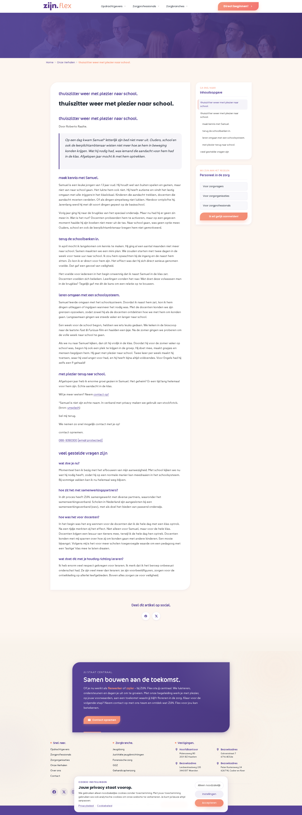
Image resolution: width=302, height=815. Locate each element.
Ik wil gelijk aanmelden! (223, 216)
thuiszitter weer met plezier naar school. (219, 104)
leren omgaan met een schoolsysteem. (223, 138)
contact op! (101, 394)
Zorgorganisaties (60, 760)
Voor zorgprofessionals (217, 205)
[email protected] (90, 440)
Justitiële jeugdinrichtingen (128, 754)
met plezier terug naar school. (218, 145)
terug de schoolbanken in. (216, 131)
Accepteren (209, 803)
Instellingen (209, 794)
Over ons (55, 770)
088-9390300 (68, 440)
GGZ (115, 765)
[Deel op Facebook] (146, 616)
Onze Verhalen (66, 62)
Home (49, 62)
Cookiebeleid (104, 806)
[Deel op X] (156, 616)
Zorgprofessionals (60, 754)
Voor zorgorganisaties (216, 196)
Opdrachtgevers (59, 749)
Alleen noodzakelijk (209, 785)
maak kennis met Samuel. (215, 124)
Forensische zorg (122, 760)
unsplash (73, 408)
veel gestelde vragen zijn (214, 151)
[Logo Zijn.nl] (57, 6)
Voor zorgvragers (213, 186)
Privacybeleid (86, 806)
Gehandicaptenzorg (124, 770)
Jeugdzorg (118, 749)
